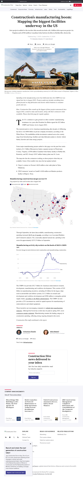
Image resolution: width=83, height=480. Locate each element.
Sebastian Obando (37, 39)
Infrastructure (38, 9)
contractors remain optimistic (25, 313)
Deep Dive (18, 5)
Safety (50, 9)
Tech (55, 9)
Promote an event (45, 443)
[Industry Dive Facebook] (10, 437)
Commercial (13, 9)
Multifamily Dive (23, 1)
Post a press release (15, 395)
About (24, 434)
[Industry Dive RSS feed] (18, 437)
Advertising (43, 434)
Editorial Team (26, 437)
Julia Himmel (49, 39)
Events (35, 5)
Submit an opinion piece (47, 440)
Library (30, 5)
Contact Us (25, 440)
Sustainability (61, 9)
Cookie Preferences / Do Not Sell (42, 474)
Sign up (79, 5)
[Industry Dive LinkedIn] (6, 437)
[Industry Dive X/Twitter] (14, 437)
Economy (31, 9)
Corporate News (22, 9)
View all (7, 395)
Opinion (25, 5)
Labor (45, 9)
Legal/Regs (70, 9)
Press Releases (43, 5)
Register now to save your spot (15, 472)
